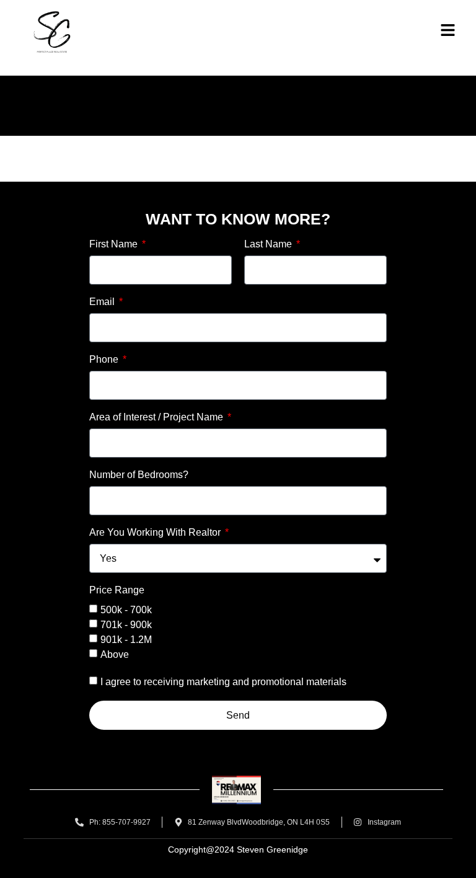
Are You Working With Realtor (156, 533)
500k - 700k (126, 610)
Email (103, 302)
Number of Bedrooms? (138, 475)
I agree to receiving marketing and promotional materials (223, 681)
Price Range (116, 590)
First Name (114, 244)
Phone (105, 360)
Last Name (269, 244)
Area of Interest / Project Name (157, 417)
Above (114, 654)
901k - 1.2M (126, 639)
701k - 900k (126, 624)
